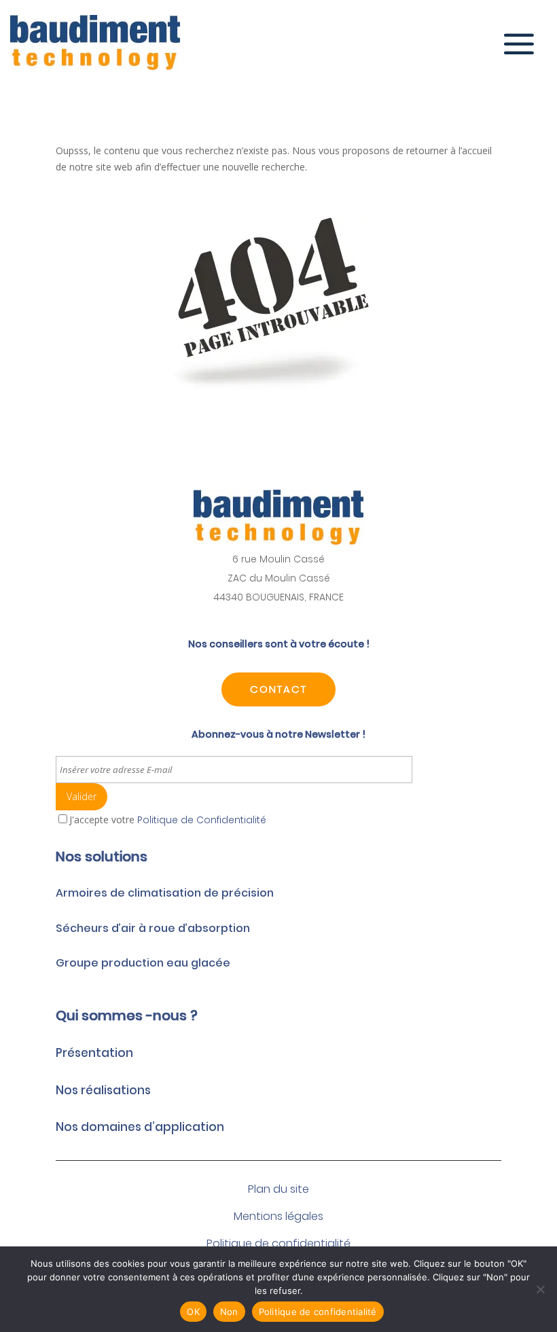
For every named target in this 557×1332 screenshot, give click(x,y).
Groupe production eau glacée (143, 963)
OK (193, 1311)
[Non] (540, 1289)
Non (229, 1311)
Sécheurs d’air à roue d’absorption (153, 928)
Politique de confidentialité (318, 1311)
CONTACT (278, 689)
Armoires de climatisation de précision (165, 893)
